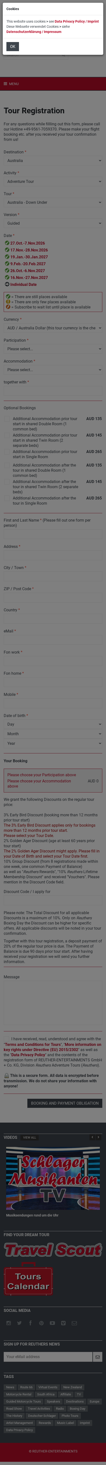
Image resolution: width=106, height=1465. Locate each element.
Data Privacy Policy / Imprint (77, 21)
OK (12, 46)
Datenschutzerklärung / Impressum (33, 32)
